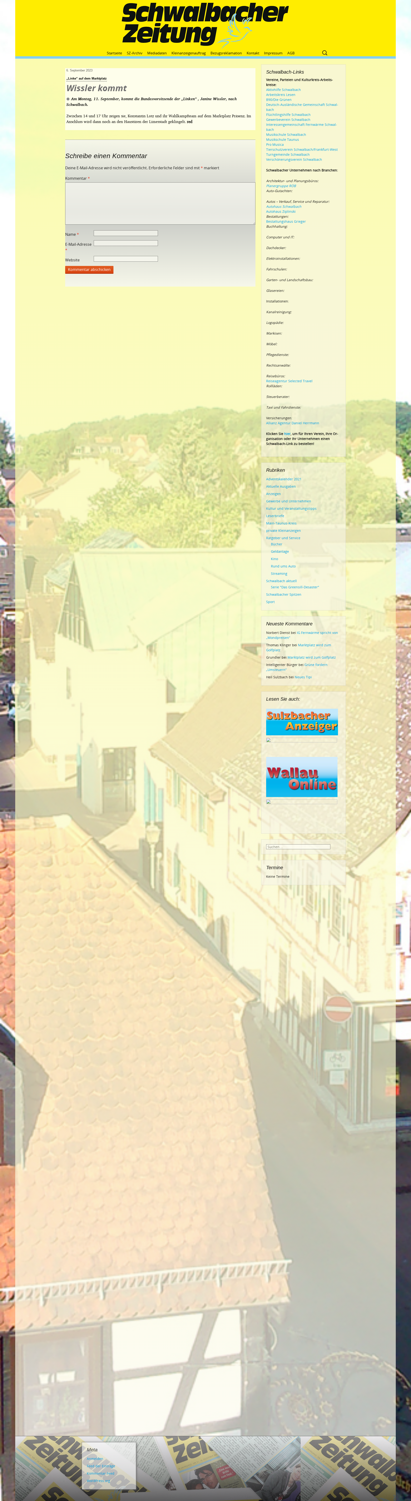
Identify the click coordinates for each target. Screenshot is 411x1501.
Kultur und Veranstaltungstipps (291, 508)
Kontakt (253, 53)
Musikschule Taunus (282, 139)
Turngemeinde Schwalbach (288, 154)
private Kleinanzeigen (283, 530)
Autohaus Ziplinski (281, 211)
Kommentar (77, 178)
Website (72, 260)
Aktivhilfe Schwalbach (283, 89)
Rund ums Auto (283, 566)
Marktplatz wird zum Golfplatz (312, 657)
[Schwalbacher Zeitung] (205, 26)
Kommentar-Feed (100, 1473)
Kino (274, 559)
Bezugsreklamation (226, 53)
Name (72, 234)
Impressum (273, 53)
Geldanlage (280, 551)
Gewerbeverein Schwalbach (288, 119)
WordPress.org (98, 1480)
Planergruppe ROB (281, 186)
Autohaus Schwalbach (283, 206)
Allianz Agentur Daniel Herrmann (292, 423)
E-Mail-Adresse (78, 247)
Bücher (276, 544)
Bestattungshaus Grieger (286, 221)
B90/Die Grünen (279, 99)
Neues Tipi (303, 677)
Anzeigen (273, 493)
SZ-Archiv (134, 53)
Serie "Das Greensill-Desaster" (295, 587)
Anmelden (95, 1458)
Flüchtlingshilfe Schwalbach (288, 114)
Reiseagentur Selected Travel (289, 381)
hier (287, 433)
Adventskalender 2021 (284, 479)
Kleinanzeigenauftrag (188, 53)
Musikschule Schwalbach (286, 134)
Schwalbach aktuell (281, 581)
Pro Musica (275, 144)
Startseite (114, 53)
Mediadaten (157, 53)
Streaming (279, 573)
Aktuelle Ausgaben (281, 486)
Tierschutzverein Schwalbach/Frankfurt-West (302, 149)
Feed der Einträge (101, 1466)
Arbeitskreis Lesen (280, 94)
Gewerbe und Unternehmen (288, 501)
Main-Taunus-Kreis (281, 523)
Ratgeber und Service (283, 538)
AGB (291, 53)
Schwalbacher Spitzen (283, 594)
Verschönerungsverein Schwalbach (294, 159)
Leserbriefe (275, 516)
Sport (270, 601)
